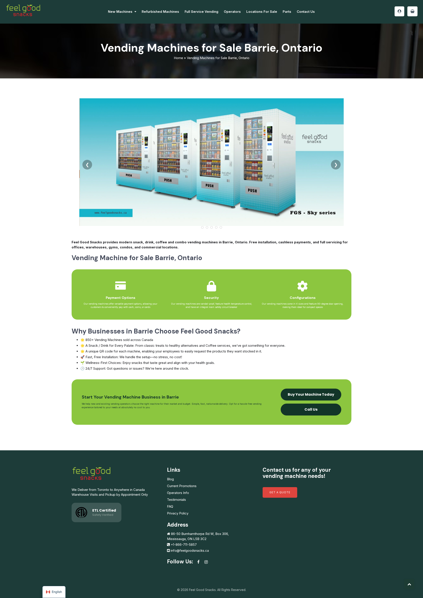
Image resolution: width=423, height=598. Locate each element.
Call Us (310, 409)
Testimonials (176, 499)
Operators (232, 11)
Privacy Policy (177, 513)
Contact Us (306, 11)
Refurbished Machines (160, 11)
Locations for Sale (261, 11)
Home (178, 58)
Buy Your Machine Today (311, 394)
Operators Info (178, 493)
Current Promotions (182, 486)
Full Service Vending (201, 11)
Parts (287, 11)
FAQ (170, 506)
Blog (170, 479)
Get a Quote (279, 492)
